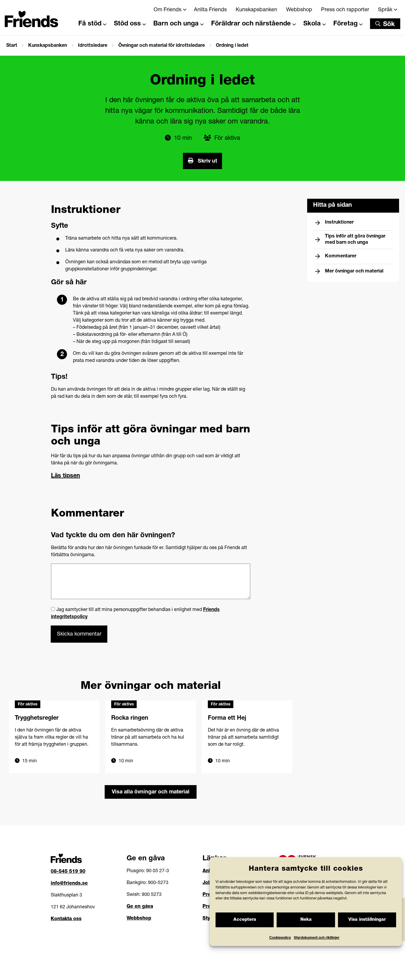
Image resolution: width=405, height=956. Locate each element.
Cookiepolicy (280, 938)
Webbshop (299, 10)
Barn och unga (176, 24)
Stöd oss (127, 24)
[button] (385, 23)
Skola (312, 24)
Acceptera (244, 919)
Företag (345, 24)
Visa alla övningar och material (150, 792)
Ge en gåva (140, 906)
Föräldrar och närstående (251, 24)
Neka (306, 919)
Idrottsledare (92, 46)
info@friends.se (69, 883)
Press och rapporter (345, 10)
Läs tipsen (65, 476)
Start (11, 46)
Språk (385, 10)
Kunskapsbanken (256, 10)
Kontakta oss (66, 919)
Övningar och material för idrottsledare (161, 46)
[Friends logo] (31, 15)
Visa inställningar (367, 919)
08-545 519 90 (68, 872)
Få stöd (89, 24)
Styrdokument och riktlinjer (316, 938)
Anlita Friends (210, 10)
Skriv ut (206, 161)
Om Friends (167, 10)
